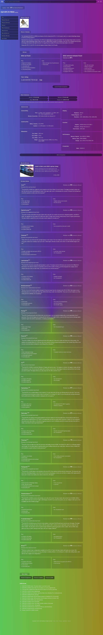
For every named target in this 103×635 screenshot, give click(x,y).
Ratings (3, 25)
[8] (23, 362)
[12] (28, 466)
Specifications (5, 30)
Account (69, 621)
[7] (26, 335)
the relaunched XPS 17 (51, 36)
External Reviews (6, 35)
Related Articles (5, 33)
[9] (29, 387)
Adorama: (63, 97)
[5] (31, 285)
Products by (49, 577)
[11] (27, 439)
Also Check (4, 38)
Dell (8, 7)
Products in (38, 577)
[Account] (101, 1)
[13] (31, 493)
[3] (27, 235)
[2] (30, 209)
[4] (29, 260)
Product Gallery (5, 19)
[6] (26, 310)
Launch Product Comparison (61, 86)
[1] (24, 184)
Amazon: (34, 97)
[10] (28, 412)
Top (3, 17)
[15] (25, 545)
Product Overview (6, 22)
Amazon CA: (63, 99)
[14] (31, 518)
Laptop (4, 7)
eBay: (34, 99)
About (54, 621)
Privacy (60, 621)
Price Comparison (5, 27)
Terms (57, 621)
